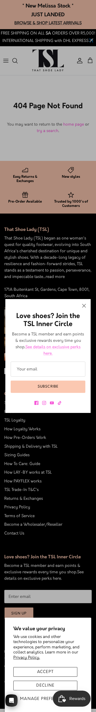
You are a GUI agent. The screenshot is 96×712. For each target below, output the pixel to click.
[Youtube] (52, 403)
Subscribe (48, 386)
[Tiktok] (60, 403)
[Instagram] (44, 403)
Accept (45, 672)
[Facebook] (36, 403)
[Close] (84, 306)
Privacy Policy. (26, 657)
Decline (45, 685)
